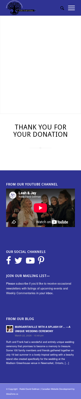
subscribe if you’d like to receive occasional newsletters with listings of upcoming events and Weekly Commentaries (38, 288)
